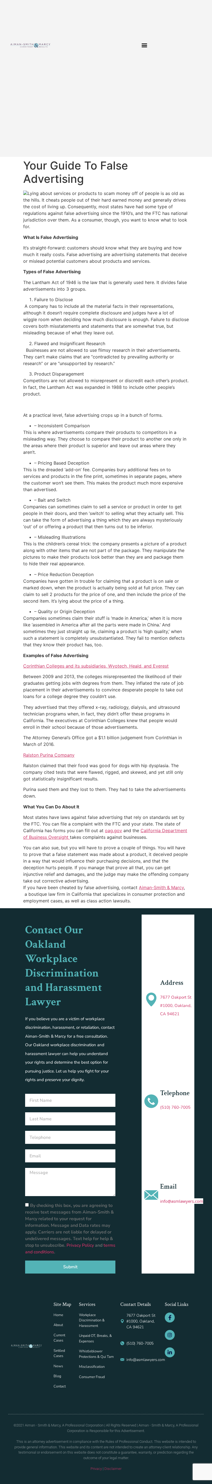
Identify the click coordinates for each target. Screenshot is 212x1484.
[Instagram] (170, 1335)
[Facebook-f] (170, 1317)
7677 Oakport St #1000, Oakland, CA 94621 (175, 1005)
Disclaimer (112, 1469)
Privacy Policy (81, 1245)
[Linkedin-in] (170, 1352)
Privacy (96, 1469)
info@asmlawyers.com (181, 1201)
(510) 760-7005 (175, 1107)
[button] (144, 45)
